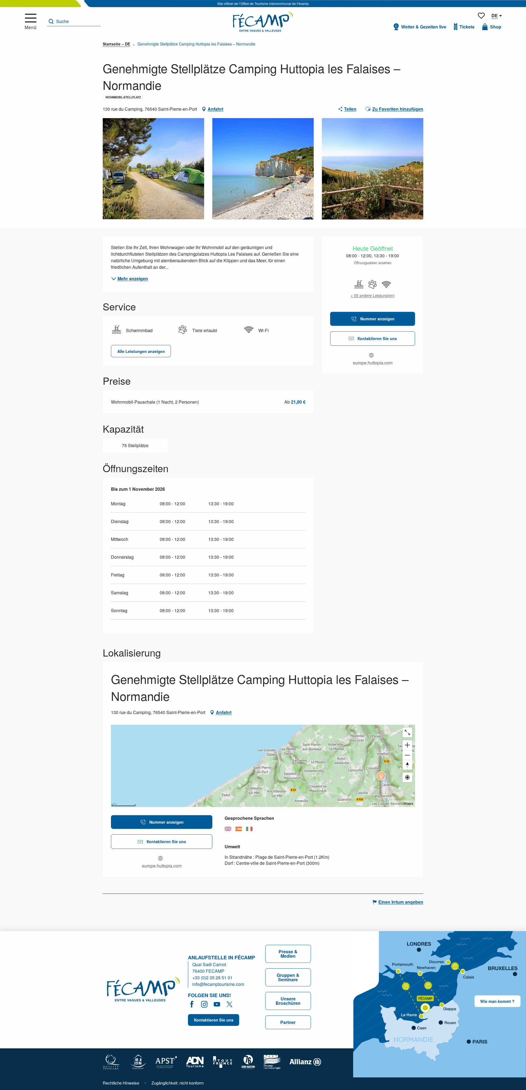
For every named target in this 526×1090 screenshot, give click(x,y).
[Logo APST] (166, 1061)
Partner (288, 1022)
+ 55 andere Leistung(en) (373, 295)
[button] (74, 21)
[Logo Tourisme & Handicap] (138, 1061)
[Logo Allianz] (305, 1061)
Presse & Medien (288, 953)
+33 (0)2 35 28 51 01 (212, 977)
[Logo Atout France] (223, 1061)
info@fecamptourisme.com (218, 984)
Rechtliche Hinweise (121, 1083)
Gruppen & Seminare (288, 977)
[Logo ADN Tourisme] (195, 1061)
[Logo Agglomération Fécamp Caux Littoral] (272, 1061)
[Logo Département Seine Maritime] (248, 1061)
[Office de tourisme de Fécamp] (143, 990)
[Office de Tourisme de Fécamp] (263, 21)
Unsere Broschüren (288, 1000)
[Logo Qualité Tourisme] (111, 1061)
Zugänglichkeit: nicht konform (177, 1083)
